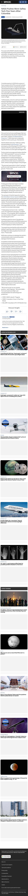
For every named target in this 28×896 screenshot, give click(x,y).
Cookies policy (5, 873)
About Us (3, 861)
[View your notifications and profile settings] (23, 2)
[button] (25, 2)
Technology (3, 5)
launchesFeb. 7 (15, 144)
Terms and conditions (6, 867)
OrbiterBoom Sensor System (11, 197)
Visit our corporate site (19, 852)
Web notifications (5, 881)
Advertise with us (5, 879)
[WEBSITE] (13, 317)
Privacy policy (4, 870)
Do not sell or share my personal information (11, 887)
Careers (3, 884)
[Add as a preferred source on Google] (6, 856)
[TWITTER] (12, 317)
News (3, 17)
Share (4, 46)
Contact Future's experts (7, 864)
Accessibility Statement (7, 876)
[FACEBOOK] (10, 317)
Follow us (16, 46)
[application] (14, 121)
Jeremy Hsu (9, 17)
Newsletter (24, 46)
